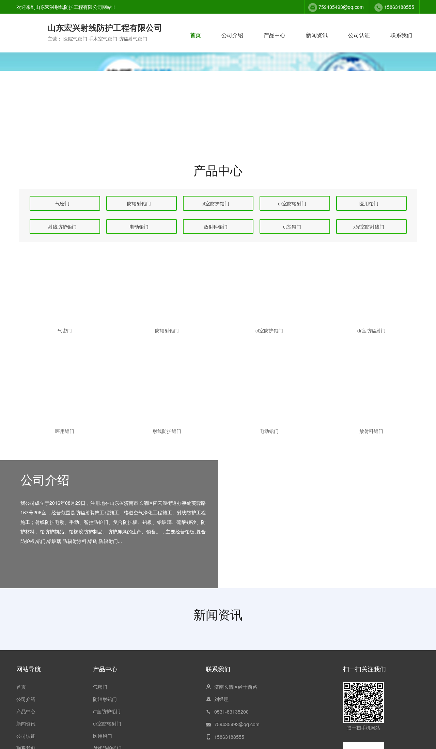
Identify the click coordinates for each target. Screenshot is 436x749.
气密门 (100, 686)
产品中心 (274, 35)
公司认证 (359, 35)
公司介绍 (232, 35)
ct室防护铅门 (107, 711)
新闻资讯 (317, 35)
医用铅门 (102, 735)
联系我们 (401, 35)
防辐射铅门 (105, 699)
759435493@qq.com (341, 6)
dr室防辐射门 (107, 723)
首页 (195, 35)
